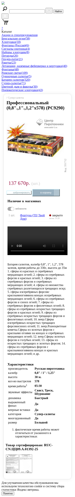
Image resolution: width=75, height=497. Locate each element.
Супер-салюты (14, 83)
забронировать (21, 192)
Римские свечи (15, 72)
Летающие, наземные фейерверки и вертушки (34, 66)
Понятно (8, 493)
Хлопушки (11, 42)
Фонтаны (10, 69)
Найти (58, 11)
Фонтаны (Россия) (15, 45)
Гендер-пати (12, 59)
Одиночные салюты (16, 76)
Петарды (10, 55)
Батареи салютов (16, 79)
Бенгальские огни (16, 38)
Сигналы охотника (16, 48)
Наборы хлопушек (15, 52)
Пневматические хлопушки (22, 90)
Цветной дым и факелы (20, 86)
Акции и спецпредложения (20, 35)
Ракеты (9, 62)
